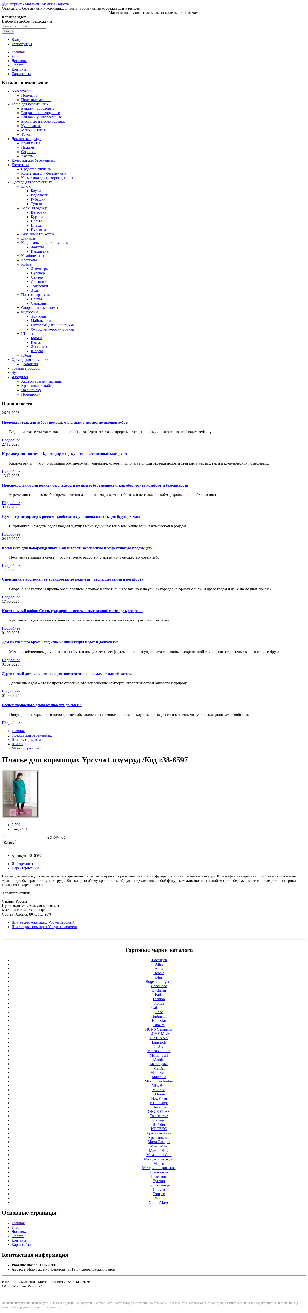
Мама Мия (158, 1146)
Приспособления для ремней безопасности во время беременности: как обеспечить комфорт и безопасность (95, 485)
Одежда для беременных (32, 182)
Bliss (159, 977)
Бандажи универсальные (41, 117)
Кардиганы (40, 251)
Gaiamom (158, 1008)
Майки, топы (41, 321)
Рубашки (38, 199)
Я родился (20, 377)
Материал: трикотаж (159, 1168)
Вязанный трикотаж (37, 234)
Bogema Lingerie (159, 982)
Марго (159, 1163)
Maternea (159, 1077)
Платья (36, 299)
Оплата (18, 65)
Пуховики (39, 230)
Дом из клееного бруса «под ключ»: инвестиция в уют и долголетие (60, 642)
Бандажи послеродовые (40, 113)
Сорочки (28, 152)
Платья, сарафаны (36, 295)
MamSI (159, 1068)
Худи (35, 290)
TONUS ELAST (159, 1111)
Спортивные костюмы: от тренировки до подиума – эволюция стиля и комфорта (72, 579)
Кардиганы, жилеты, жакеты (45, 243)
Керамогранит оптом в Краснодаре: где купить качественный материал (64, 454)
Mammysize (159, 1064)
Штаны (27, 334)
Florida (159, 1003)
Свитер (37, 277)
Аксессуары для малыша (41, 381)
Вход (16, 40)
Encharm (159, 990)
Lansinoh (159, 1042)
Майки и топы (33, 130)
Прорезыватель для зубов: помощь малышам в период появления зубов (65, 422)
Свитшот (38, 282)
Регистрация (22, 44)
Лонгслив (39, 316)
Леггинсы (39, 347)
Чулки (17, 373)
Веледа (159, 1120)
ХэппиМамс (159, 1202)
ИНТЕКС (159, 1129)
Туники (37, 204)
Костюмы (29, 260)
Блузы (36, 191)
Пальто (36, 221)
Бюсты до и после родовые (43, 121)
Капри (36, 342)
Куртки (37, 217)
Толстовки (39, 286)
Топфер (159, 1194)
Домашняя (29, 364)
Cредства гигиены (36, 169)
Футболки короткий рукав (52, 329)
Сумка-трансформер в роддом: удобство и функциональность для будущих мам (71, 516)
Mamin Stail (159, 1055)
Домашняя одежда (26, 139)
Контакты (20, 69)
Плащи (36, 225)
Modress (158, 1090)
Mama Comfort (159, 1051)
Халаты (27, 156)
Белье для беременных (30, 104)
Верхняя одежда (34, 208)
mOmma (159, 1094)
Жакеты (37, 247)
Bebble (159, 973)
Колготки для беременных (33, 160)
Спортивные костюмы (39, 308)
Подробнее (11, 440)
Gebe (159, 1012)
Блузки (27, 186)
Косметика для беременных (43, 173)
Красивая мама (159, 1133)
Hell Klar (159, 1020)
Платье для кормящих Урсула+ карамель (44, 927)
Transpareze (159, 1116)
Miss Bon (159, 1085)
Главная (18, 52)
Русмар (159, 1181)
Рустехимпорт (159, 1185)
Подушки (29, 95)
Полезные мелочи (36, 100)
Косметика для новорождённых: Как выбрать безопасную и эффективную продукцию (77, 548)
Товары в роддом (26, 368)
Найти (8, 31)
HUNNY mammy (159, 1029)
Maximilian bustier (159, 1081)
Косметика (20, 165)
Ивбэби (159, 1124)
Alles (159, 964)
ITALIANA (159, 1038)
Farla (159, 995)
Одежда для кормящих (30, 360)
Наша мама (159, 1172)
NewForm (159, 1098)
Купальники (31, 126)
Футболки (29, 312)
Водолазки (39, 195)
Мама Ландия (159, 1142)
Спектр (159, 1189)
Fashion (159, 999)
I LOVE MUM (159, 1033)
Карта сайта (21, 74)
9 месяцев (159, 960)
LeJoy (159, 1046)
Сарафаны (39, 303)
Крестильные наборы (38, 386)
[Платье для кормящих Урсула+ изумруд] (20, 816)
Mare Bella (158, 1072)
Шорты (37, 351)
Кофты (26, 264)
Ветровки (39, 212)
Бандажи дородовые (37, 108)
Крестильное (158, 1137)
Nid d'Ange (159, 1103)
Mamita (159, 1059)
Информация (22, 864)
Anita (159, 969)
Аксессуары (21, 91)
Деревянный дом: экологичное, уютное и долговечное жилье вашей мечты (67, 674)
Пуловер (38, 273)
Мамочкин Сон (159, 1155)
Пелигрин (159, 1176)
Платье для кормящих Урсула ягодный (43, 922)
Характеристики (25, 868)
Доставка (19, 61)
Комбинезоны (32, 256)
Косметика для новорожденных (47, 178)
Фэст (159, 1198)
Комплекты (30, 143)
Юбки (26, 355)
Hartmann (159, 1016)
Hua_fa (159, 1025)
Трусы (26, 134)
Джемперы (40, 269)
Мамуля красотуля (26, 748)
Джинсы (28, 238)
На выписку (31, 390)
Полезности (31, 394)
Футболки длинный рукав (52, 325)
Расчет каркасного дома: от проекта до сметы (42, 705)
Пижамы (28, 147)
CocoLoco (159, 986)
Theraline (159, 1107)
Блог (15, 56)
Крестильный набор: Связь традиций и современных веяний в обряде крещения (72, 611)
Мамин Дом (159, 1150)
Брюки (36, 338)
